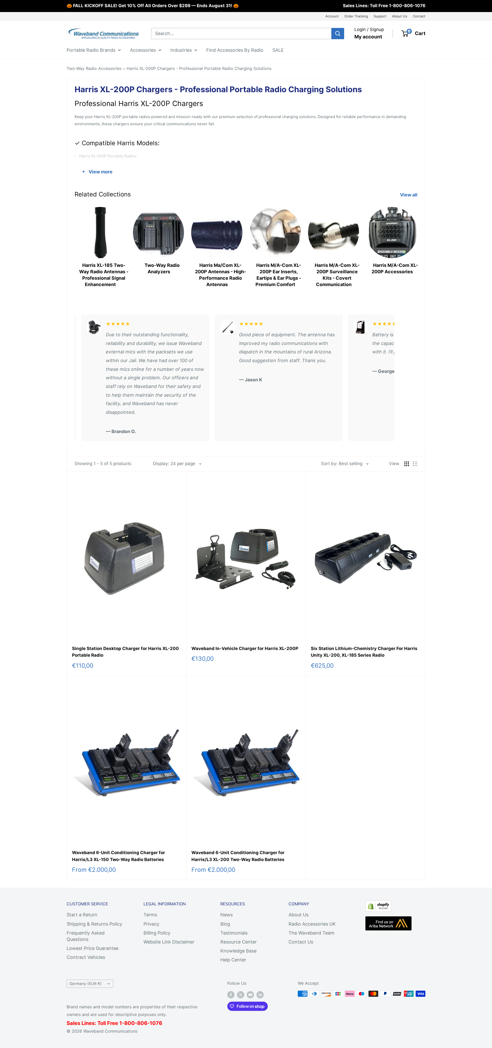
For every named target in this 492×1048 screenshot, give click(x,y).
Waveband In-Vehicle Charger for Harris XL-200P (244, 648)
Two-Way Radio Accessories (94, 68)
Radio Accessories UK (312, 924)
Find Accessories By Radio (234, 50)
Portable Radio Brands (91, 50)
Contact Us (301, 942)
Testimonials (234, 933)
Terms (150, 914)
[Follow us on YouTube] (250, 994)
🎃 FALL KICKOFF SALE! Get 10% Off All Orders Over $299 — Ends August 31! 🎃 (153, 5)
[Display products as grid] (406, 464)
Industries (181, 50)
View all (409, 194)
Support (380, 16)
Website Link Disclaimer (169, 942)
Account (332, 16)
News (226, 914)
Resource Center (238, 942)
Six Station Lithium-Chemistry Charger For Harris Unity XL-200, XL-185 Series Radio (364, 652)
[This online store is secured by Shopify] (378, 904)
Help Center (233, 959)
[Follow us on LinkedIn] (260, 994)
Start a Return (82, 914)
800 (129, 1023)
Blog (225, 924)
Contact (419, 16)
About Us (399, 16)
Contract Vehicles (86, 957)
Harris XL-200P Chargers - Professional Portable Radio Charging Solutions (199, 68)
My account (368, 37)
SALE (278, 50)
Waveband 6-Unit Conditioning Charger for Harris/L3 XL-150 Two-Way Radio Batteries (118, 856)
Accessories (143, 50)
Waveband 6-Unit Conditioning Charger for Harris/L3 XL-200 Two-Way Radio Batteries (237, 856)
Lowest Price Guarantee (92, 948)
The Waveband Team (311, 933)
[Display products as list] (415, 464)
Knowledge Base (238, 950)
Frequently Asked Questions (86, 936)
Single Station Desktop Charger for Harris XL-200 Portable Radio (125, 652)
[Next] (417, 245)
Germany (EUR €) (85, 983)
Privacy (151, 924)
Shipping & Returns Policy (94, 924)
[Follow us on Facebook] (230, 994)
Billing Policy (157, 933)
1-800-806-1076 (407, 5)
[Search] (337, 33)
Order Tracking (356, 16)
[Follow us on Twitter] (240, 994)
